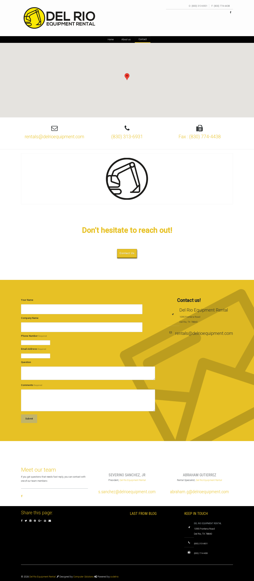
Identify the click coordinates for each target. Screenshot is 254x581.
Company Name (29, 318)
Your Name (27, 300)
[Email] (50, 520)
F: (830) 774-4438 (220, 5)
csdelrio (114, 576)
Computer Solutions (83, 576)
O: (190, 5)
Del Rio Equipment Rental (133, 480)
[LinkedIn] (30, 520)
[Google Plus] (39, 520)
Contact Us (127, 253)
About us (126, 39)
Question (26, 362)
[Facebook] (21, 520)
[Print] (45, 520)
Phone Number (34, 335)
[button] (127, 76)
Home (111, 39)
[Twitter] (26, 520)
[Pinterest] (35, 520)
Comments (31, 385)
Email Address (33, 349)
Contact (143, 39)
